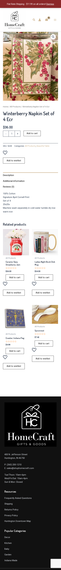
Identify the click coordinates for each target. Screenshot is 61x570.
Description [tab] (8, 175)
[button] (34, 20)
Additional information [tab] (14, 181)
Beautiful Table (43, 146)
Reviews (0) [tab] (8, 186)
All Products (15, 107)
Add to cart (32, 133)
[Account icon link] (39, 20)
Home (5, 107)
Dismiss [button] (50, 4)
